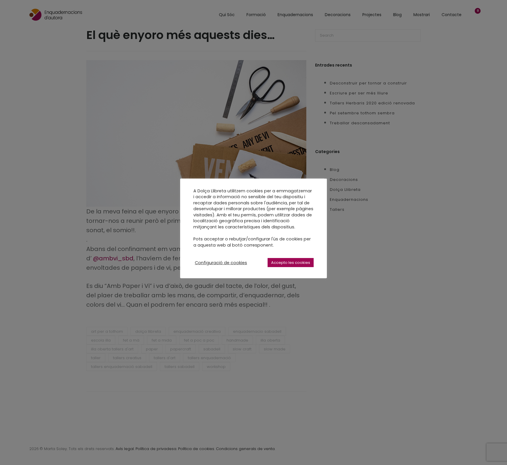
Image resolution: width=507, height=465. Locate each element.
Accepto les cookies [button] (290, 262)
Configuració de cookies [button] (221, 262)
